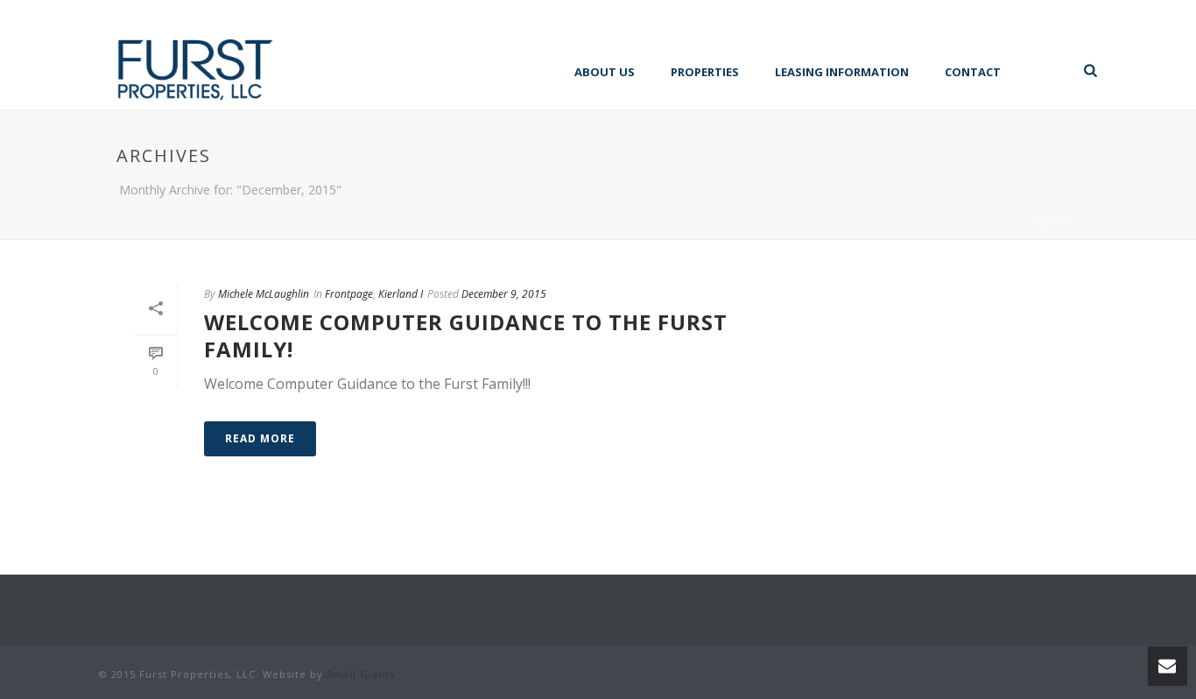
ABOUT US (604, 72)
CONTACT (973, 72)
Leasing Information (842, 72)
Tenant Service (1045, 70)
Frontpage (349, 293)
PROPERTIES (705, 72)
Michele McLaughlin (263, 293)
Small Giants (361, 674)
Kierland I (400, 293)
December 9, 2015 (503, 293)
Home (1045, 222)
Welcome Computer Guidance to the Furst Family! (466, 335)
